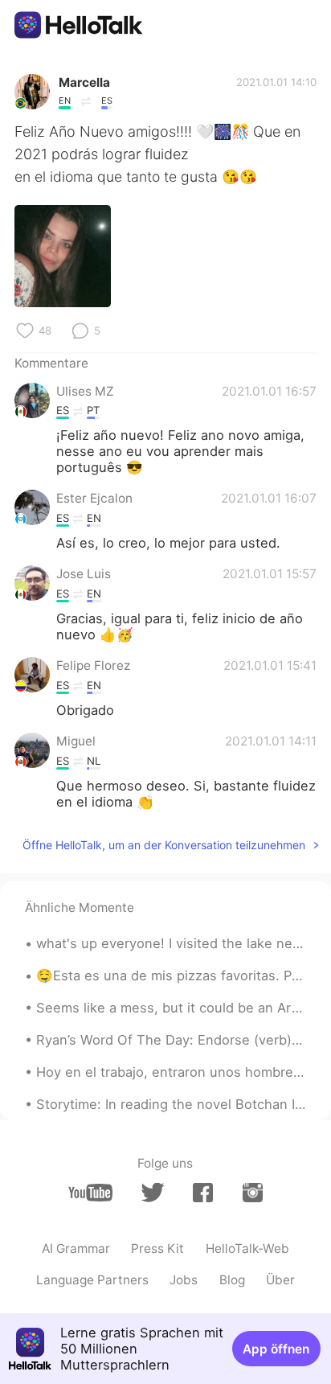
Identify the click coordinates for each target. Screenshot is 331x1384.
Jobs (184, 1279)
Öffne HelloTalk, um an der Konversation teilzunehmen (163, 845)
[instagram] (253, 1192)
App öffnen (276, 1349)
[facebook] (203, 1192)
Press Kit (157, 1248)
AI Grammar (76, 1248)
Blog (232, 1279)
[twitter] (152, 1192)
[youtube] (90, 1192)
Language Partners (92, 1279)
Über (280, 1279)
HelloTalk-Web (247, 1248)
